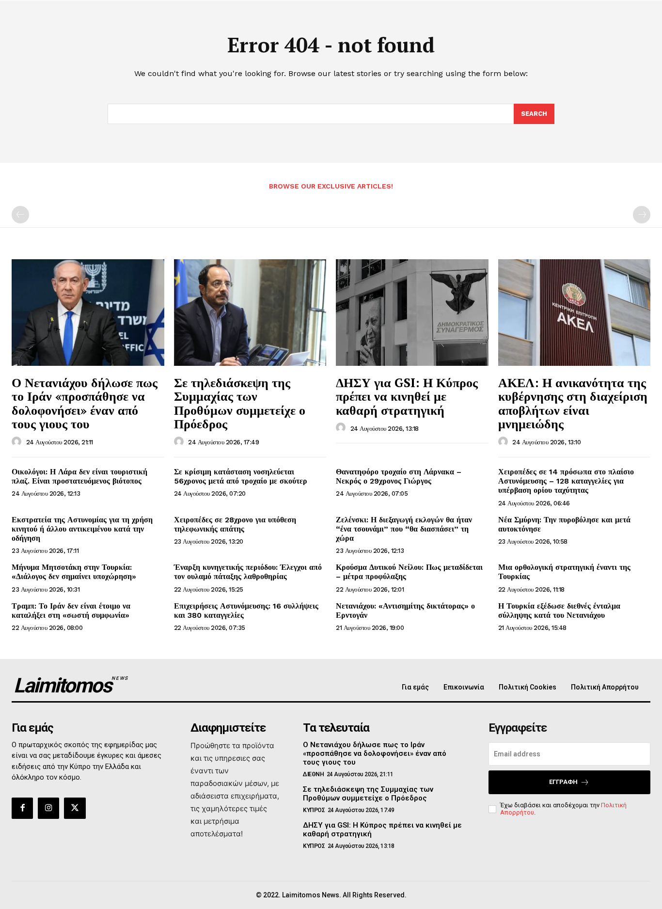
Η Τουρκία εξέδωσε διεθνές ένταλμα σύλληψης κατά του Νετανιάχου (559, 610)
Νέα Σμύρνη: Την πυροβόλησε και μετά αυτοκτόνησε (564, 524)
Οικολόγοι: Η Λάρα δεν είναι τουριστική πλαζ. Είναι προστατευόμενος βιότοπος (79, 476)
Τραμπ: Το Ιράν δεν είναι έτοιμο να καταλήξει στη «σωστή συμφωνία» (71, 610)
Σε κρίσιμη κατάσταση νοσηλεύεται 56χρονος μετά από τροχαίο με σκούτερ (240, 476)
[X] (74, 808)
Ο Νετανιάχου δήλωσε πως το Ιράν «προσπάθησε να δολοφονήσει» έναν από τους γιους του (85, 403)
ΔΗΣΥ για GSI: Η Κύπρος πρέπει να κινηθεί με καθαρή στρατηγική (407, 396)
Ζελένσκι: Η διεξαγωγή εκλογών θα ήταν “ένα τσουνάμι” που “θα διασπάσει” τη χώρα (404, 529)
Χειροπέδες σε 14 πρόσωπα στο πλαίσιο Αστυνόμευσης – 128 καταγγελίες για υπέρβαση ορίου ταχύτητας (566, 481)
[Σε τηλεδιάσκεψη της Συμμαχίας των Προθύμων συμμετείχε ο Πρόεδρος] (250, 312)
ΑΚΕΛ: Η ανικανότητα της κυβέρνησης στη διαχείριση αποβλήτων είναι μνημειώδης (572, 403)
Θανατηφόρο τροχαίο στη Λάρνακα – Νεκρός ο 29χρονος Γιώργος (398, 476)
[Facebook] (22, 808)
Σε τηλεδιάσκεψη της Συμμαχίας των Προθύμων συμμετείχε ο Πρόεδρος (239, 403)
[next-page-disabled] (641, 214)
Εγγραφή (563, 781)
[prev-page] (20, 214)
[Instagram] (48, 808)
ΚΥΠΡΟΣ (314, 810)
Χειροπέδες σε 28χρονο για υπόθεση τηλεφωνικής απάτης (235, 524)
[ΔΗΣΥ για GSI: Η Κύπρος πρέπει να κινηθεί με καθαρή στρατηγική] (412, 312)
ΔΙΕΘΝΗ (313, 774)
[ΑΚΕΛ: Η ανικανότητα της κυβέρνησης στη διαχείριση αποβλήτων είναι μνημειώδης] (574, 312)
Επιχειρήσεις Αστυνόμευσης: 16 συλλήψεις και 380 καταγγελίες (246, 610)
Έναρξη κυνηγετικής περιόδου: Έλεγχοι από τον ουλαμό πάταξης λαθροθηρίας (248, 572)
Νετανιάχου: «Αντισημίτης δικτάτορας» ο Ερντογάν (405, 610)
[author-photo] (18, 442)
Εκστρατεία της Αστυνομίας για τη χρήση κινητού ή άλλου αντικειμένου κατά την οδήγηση (82, 529)
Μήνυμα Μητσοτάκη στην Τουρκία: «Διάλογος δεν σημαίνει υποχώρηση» (74, 572)
